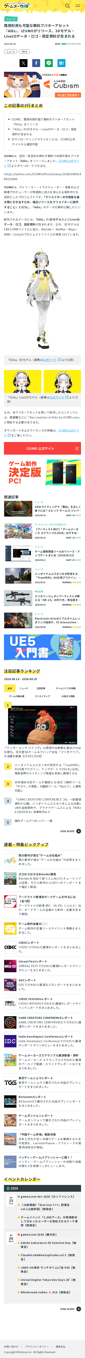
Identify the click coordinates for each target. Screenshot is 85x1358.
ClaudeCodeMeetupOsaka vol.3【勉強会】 (48, 1257)
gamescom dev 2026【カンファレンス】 (48, 1196)
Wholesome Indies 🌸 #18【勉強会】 (46, 1292)
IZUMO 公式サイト (40, 448)
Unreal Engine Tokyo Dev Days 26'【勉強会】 (48, 1282)
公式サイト (50, 360)
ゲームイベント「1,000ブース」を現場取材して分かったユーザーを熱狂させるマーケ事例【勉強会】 (49, 1221)
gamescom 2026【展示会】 (39, 1234)
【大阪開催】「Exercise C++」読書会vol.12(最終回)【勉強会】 (45, 1207)
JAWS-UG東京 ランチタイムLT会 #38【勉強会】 (48, 1269)
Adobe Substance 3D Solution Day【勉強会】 (48, 1245)
